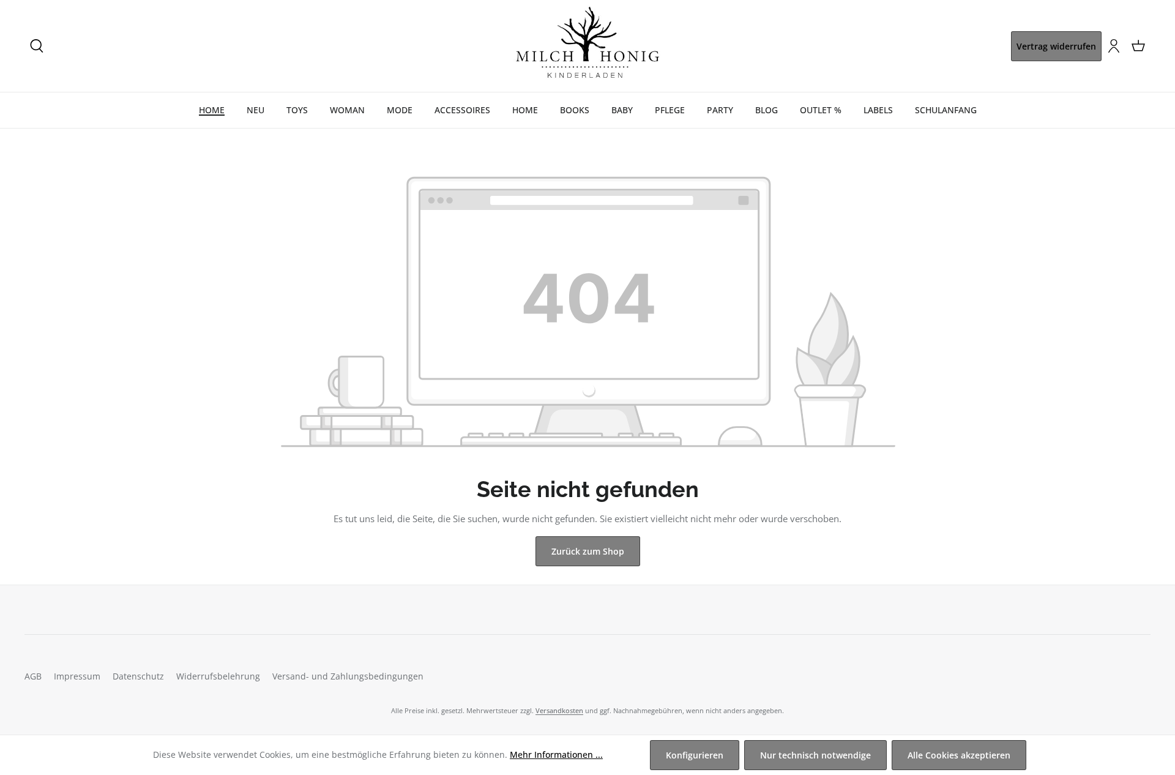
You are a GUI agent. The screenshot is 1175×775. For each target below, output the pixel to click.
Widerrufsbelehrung (218, 676)
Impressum (77, 676)
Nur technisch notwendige (815, 755)
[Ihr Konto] (1114, 45)
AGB (33, 676)
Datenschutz (138, 676)
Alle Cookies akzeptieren (959, 755)
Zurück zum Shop (587, 551)
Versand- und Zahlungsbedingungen (347, 676)
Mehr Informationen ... (556, 754)
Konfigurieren (694, 755)
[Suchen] (36, 46)
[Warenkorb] (1138, 45)
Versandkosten (559, 710)
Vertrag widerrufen (1056, 46)
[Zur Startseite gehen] (587, 46)
